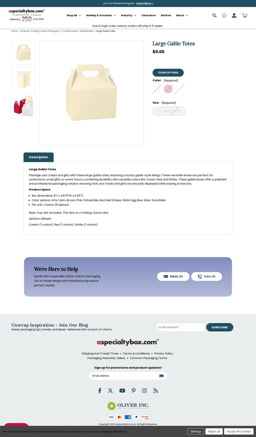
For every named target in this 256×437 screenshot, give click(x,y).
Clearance (149, 15)
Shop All (72, 15)
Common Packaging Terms (148, 358)
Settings (195, 431)
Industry (126, 15)
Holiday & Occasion (99, 15)
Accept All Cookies (239, 431)
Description (38, 157)
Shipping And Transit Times (100, 354)
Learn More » (144, 3)
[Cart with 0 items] (244, 15)
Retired (166, 15)
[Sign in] (234, 15)
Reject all (214, 431)
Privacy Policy (163, 354)
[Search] (214, 15)
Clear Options (168, 72)
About (180, 15)
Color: (165, 80)
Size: (164, 103)
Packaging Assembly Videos (106, 358)
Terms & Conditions (136, 354)
